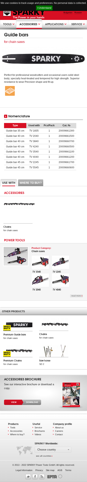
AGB (59, 470)
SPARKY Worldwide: (46, 443)
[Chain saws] (16, 265)
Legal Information (24, 470)
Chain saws (41, 250)
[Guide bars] (43, 59)
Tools (12, 427)
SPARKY (24, 12)
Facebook (35, 477)
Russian (78, 12)
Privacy (39, 470)
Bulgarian (68, 12)
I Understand (44, 8)
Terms (68, 470)
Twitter (28, 477)
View (13, 402)
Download (32, 402)
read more (76, 296)
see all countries (43, 456)
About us (59, 427)
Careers (59, 431)
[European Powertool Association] (53, 477)
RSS (42, 477)
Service (38, 427)
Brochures (40, 431)
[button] (53, 450)
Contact (59, 434)
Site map (50, 470)
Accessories (16, 431)
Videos (38, 434)
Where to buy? (17, 434)
